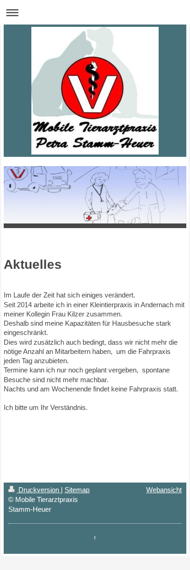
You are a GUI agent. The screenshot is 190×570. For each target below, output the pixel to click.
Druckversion (39, 490)
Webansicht (164, 490)
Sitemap (77, 490)
